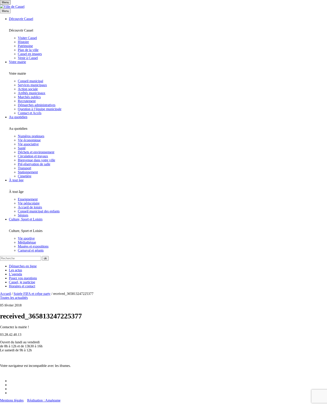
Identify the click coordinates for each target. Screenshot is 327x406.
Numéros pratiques (31, 136)
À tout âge (16, 180)
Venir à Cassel (28, 58)
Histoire (23, 42)
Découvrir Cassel (21, 19)
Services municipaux (32, 85)
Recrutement (27, 101)
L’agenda (15, 274)
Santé (22, 148)
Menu (5, 11)
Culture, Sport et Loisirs (25, 219)
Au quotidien (18, 117)
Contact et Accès (29, 113)
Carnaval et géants (31, 250)
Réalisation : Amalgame (44, 400)
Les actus (15, 270)
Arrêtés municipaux (31, 93)
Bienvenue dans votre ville (36, 160)
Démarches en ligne (23, 266)
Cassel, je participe (22, 282)
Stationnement (28, 172)
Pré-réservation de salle (34, 164)
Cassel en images (30, 54)
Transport (24, 168)
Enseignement (28, 199)
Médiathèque (27, 242)
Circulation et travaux (33, 156)
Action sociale (28, 89)
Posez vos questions (23, 278)
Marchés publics (29, 97)
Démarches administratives (36, 105)
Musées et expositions (33, 246)
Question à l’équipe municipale (39, 109)
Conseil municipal (30, 81)
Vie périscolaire (29, 203)
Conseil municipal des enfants (39, 211)
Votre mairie (17, 62)
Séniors (23, 215)
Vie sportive (26, 238)
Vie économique (29, 140)
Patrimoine (25, 46)
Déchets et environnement (36, 152)
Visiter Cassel (27, 38)
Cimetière (24, 176)
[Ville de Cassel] (12, 6)
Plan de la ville (28, 50)
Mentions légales (12, 400)
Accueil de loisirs (30, 207)
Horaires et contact (22, 286)
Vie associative (28, 144)
